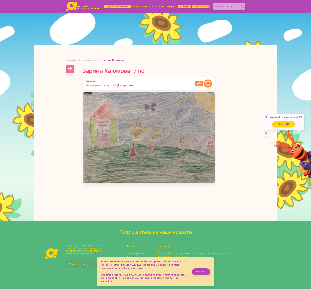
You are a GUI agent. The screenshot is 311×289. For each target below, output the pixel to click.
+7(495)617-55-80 (177, 257)
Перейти (283, 124)
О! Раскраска (201, 6)
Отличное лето (89, 60)
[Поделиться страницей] (70, 69)
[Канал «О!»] (82, 6)
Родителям (158, 6)
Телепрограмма (141, 6)
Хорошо (201, 272)
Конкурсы (171, 6)
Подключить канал (117, 6)
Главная (71, 60)
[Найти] (242, 6)
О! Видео (184, 6)
